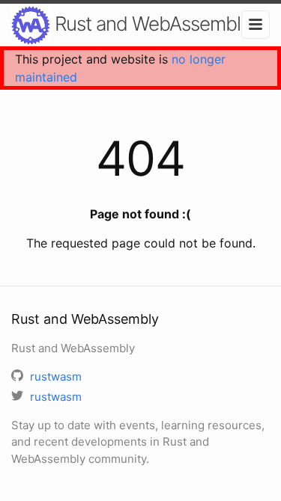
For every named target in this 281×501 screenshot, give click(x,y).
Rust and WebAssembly (150, 23)
